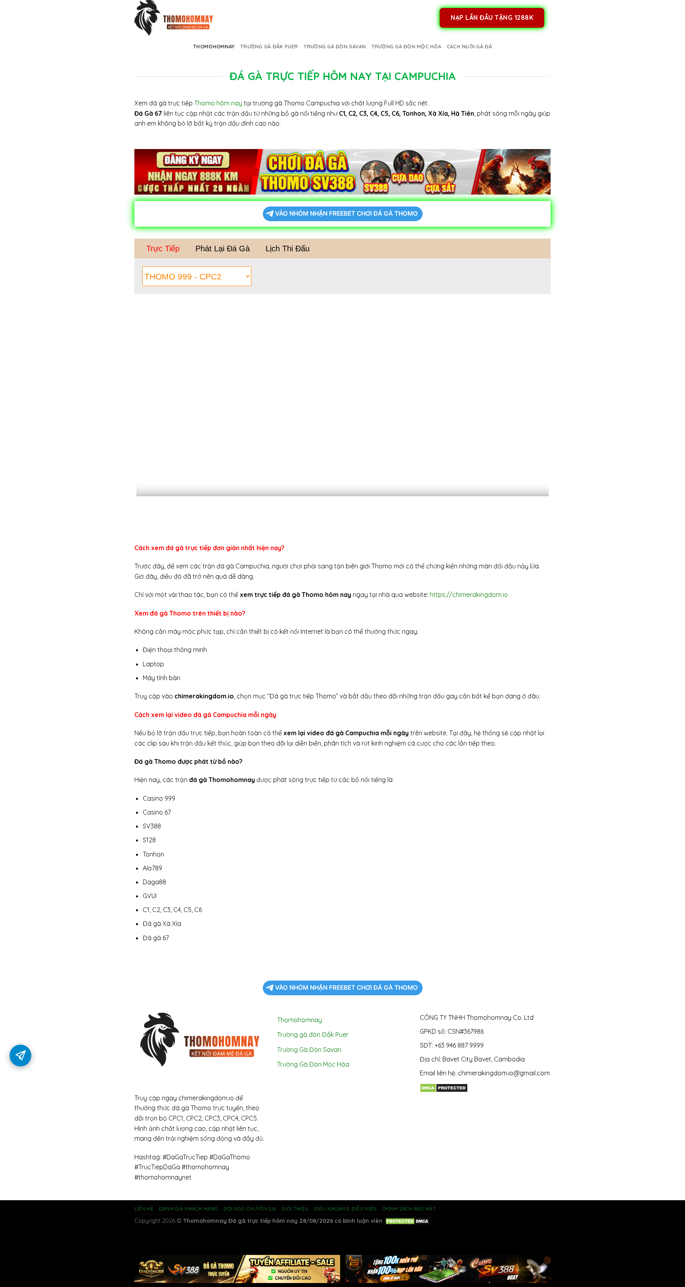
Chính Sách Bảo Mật (409, 1209)
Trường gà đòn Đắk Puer (312, 1034)
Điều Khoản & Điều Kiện (345, 1209)
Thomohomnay (214, 46)
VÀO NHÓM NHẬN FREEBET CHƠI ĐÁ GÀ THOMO (346, 213)
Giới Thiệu (295, 1209)
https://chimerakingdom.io (469, 595)
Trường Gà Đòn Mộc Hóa (406, 46)
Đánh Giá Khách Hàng (188, 1209)
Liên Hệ (143, 1209)
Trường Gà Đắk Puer (269, 46)
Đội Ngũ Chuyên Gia (250, 1209)
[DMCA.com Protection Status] (444, 1087)
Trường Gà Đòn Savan (335, 46)
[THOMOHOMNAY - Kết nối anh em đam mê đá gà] (174, 18)
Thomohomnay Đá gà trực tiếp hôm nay (240, 1220)
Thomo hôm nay (218, 103)
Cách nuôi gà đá (469, 46)
